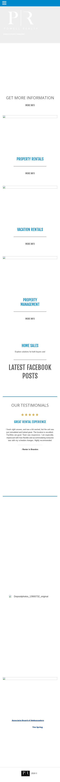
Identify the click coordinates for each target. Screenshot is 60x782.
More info (30, 105)
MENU (7, 3)
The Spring (37, 727)
